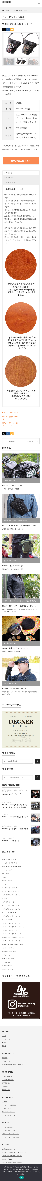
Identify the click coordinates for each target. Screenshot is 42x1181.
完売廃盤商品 (22, 521)
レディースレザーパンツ (11, 930)
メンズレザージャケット (11, 891)
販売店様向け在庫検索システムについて (13, 1064)
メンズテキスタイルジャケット (13, 895)
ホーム (4, 1036)
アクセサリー (8, 683)
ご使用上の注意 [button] (9, 182)
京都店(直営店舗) (7, 1076)
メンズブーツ (7, 920)
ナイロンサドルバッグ (10, 863)
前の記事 (11, 441)
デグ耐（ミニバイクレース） (10, 1133)
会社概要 (4, 1101)
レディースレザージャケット (14, 601)
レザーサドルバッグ (8, 802)
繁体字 (4, 1046)
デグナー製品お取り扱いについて (12, 1156)
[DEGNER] (10, 2)
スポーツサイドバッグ (10, 888)
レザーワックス (8, 969)
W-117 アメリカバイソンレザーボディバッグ (19, 526)
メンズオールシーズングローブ (13, 909)
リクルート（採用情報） (9, 1105)
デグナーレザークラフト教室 (10, 1137)
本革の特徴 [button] (8, 173)
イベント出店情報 (7, 1127)
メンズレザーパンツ (9, 902)
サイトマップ (6, 1039)
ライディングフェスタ (8, 1130)
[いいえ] (39, 1172)
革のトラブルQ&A (7, 1159)
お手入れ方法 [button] (9, 178)
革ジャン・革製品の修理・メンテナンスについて (16, 1152)
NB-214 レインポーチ (10, 841)
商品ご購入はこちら (21, 161)
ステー (5, 877)
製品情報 (4, 1058)
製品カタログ (6, 1090)
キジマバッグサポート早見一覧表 (12, 1162)
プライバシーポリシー (8, 1111)
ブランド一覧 (6, 1061)
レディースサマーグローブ (11, 941)
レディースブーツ (9, 948)
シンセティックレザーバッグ (12, 866)
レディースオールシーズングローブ (14, 937)
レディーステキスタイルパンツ (13, 934)
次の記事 (30, 441)
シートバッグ (7, 880)
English (4, 1042)
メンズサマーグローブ (10, 912)
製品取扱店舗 (6, 1083)
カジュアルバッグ (10, 17)
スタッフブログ (6, 1108)
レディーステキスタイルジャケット (14, 927)
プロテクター (7, 955)
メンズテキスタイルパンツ (11, 905)
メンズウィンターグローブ (11, 916)
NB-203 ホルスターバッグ (12, 566)
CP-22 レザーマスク (10, 413)
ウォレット (6, 962)
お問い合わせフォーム (8, 1149)
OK (22, 1177)
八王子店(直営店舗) (8, 1080)
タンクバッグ (7, 884)
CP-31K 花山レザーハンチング (14, 688)
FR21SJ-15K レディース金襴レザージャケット (20, 606)
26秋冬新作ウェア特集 (9, 790)
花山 (22, 17)
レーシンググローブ (9, 951)
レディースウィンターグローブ (13, 944)
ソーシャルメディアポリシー (10, 1115)
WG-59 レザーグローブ (11, 794)
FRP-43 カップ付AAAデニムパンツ (15, 829)
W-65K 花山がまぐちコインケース (15, 648)
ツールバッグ (7, 870)
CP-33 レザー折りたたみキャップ (15, 817)
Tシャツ (5, 898)
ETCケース (6, 873)
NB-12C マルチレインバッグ (12, 485)
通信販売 (4, 1086)
